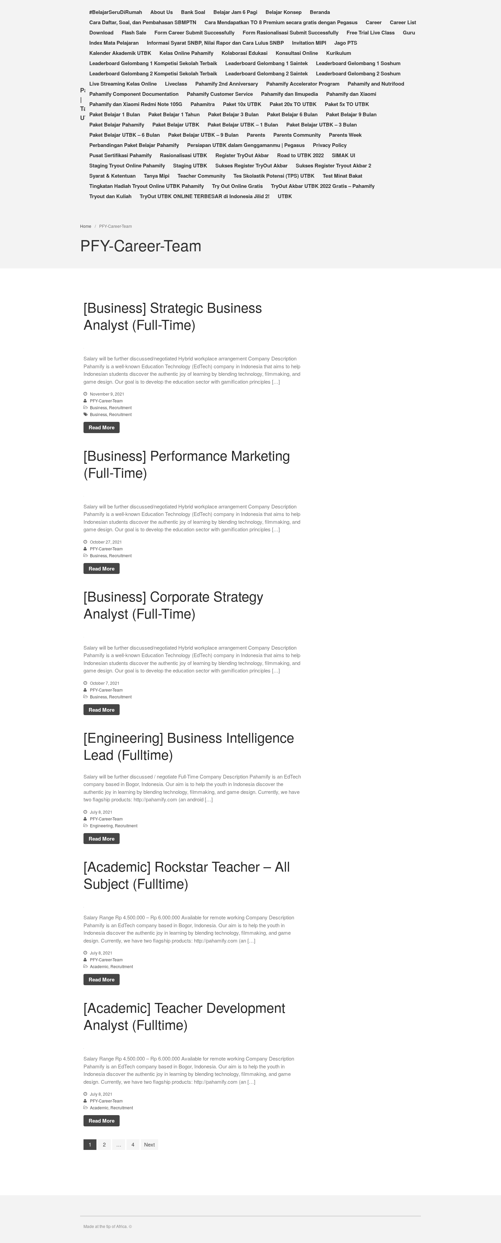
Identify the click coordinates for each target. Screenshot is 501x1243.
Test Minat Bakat (342, 175)
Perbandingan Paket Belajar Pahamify (134, 145)
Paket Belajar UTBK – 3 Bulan (321, 124)
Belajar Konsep (283, 12)
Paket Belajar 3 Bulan (233, 114)
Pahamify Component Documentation (134, 94)
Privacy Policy (330, 145)
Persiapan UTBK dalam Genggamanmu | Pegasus (246, 145)
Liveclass (176, 83)
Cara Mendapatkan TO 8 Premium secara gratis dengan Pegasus (281, 22)
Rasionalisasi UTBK (183, 155)
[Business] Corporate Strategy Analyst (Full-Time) (173, 604)
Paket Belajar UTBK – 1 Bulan (243, 124)
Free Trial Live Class (371, 32)
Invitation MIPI (309, 42)
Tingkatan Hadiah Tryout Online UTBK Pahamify (146, 186)
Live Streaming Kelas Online (123, 83)
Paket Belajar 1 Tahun (174, 114)
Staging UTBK (190, 165)
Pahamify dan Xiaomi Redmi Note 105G (135, 104)
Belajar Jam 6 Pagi (235, 12)
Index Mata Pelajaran (114, 42)
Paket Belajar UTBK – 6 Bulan (124, 134)
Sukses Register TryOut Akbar (251, 165)
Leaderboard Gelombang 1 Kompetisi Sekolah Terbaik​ (153, 63)
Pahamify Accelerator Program (302, 83)
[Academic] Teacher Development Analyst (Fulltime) (184, 1015)
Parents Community (297, 134)
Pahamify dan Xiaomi (351, 94)
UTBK (285, 196)
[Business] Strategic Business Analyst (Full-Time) (173, 315)
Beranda (320, 12)
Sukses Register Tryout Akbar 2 (333, 165)
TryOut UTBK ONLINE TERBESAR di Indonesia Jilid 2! (205, 196)
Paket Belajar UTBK (175, 124)
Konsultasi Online (297, 53)
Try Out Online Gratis (237, 186)
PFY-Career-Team (106, 400)
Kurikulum (338, 53)
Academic (99, 966)
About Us (161, 12)
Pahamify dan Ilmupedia (289, 94)
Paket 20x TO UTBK (293, 104)
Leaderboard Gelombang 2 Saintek (266, 73)
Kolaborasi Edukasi (245, 53)
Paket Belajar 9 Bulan (351, 114)
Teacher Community (201, 175)
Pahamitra (203, 104)
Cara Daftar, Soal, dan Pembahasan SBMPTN (142, 22)
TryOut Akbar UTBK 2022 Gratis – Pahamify (323, 186)
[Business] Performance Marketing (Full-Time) (187, 463)
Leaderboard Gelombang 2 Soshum (358, 73)
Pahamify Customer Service (220, 94)
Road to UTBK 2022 (300, 155)
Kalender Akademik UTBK (120, 53)
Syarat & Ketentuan (112, 175)
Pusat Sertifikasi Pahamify (120, 155)
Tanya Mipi (156, 175)
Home (85, 226)
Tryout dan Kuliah (110, 196)
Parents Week (345, 134)
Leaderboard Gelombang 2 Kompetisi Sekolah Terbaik (153, 73)
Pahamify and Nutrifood (376, 83)
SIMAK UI (343, 155)
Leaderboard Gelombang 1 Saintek (266, 63)
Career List (403, 22)
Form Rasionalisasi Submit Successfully (290, 32)
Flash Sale (134, 32)
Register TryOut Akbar (242, 155)
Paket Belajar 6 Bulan (292, 114)
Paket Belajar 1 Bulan (114, 114)
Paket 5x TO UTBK (347, 104)
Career (374, 22)
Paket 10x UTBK (242, 104)
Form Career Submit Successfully (194, 32)
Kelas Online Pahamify (186, 53)
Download (101, 32)
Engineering (101, 825)
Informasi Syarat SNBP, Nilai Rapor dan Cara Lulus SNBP (215, 42)
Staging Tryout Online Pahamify (127, 165)
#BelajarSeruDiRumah (115, 12)
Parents (256, 134)
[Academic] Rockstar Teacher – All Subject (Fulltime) (187, 874)
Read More (102, 427)
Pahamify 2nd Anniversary (226, 83)
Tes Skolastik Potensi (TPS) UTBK (274, 175)
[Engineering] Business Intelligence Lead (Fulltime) (189, 745)
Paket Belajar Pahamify (116, 124)
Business (98, 407)
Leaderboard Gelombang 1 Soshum (358, 63)
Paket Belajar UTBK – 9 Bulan (203, 134)
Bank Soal (193, 12)
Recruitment (120, 407)
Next (149, 1144)
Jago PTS (345, 42)
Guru (409, 32)
